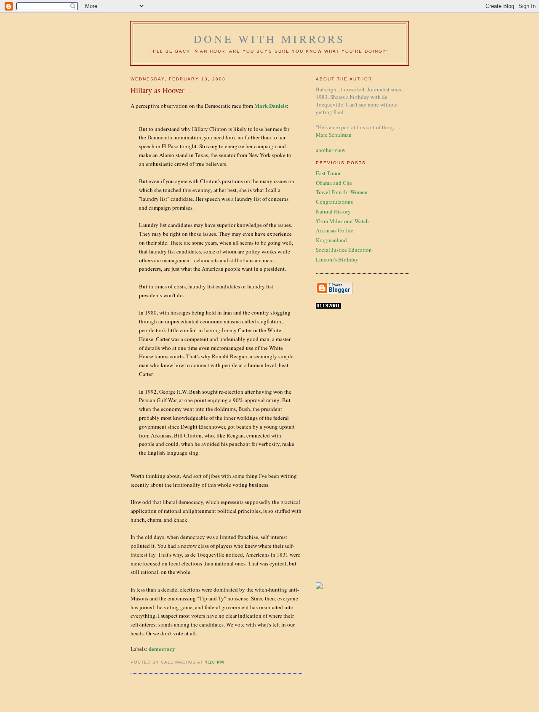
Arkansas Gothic (334, 230)
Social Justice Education (344, 249)
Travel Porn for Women (342, 192)
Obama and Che (334, 183)
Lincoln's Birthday (337, 259)
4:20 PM (214, 662)
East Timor (328, 173)
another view (330, 150)
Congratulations (334, 201)
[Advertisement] (341, 445)
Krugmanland (331, 240)
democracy (162, 649)
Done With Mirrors (269, 39)
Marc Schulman (334, 135)
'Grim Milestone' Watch (342, 221)
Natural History (333, 211)
